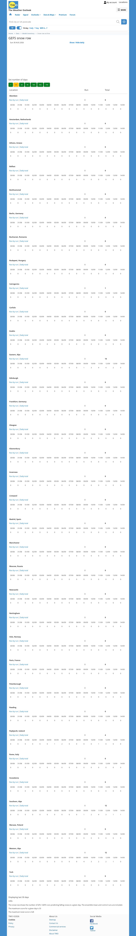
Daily (31, 28)
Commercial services (57, 926)
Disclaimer (53, 930)
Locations (123, 2)
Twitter (93, 930)
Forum (72, 15)
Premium (63, 15)
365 (40, 85)
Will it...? (43, 28)
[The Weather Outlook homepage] (10, 15)
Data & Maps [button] (49, 15)
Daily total (24, 100)
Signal (25, 15)
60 (22, 85)
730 (47, 85)
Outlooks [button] (35, 15)
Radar (17, 15)
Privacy (11, 926)
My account (111, 2)
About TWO (53, 933)
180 (33, 85)
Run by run (13, 100)
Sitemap (52, 920)
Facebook (94, 923)
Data (17, 33)
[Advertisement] (68, 59)
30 (16, 85)
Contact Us (53, 923)
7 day (37, 28)
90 (27, 85)
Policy (10, 923)
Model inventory (28, 33)
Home (11, 33)
